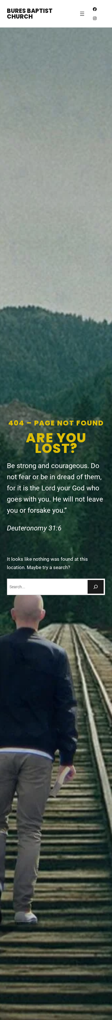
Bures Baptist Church (30, 14)
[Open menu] (82, 13)
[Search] (96, 587)
